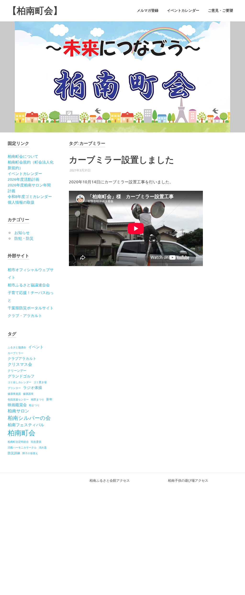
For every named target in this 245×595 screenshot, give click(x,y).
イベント (36, 346)
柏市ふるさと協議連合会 (29, 284)
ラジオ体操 (32, 387)
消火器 (43, 447)
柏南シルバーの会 (29, 418)
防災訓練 (14, 453)
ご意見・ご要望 (220, 10)
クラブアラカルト (22, 358)
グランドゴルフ (21, 375)
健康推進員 (14, 393)
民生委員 (36, 441)
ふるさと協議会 (17, 347)
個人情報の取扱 (21, 202)
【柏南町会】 (35, 10)
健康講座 (28, 393)
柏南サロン (18, 410)
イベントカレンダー (183, 10)
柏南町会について (23, 156)
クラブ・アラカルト (25, 315)
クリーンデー (17, 370)
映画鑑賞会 (17, 404)
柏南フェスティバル (26, 424)
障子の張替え (30, 453)
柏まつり (34, 405)
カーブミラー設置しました (121, 160)
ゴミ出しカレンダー (19, 382)
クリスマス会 (20, 363)
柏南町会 (21, 433)
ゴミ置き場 (40, 382)
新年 (49, 399)
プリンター (14, 388)
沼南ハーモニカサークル (22, 447)
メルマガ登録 (147, 10)
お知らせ (22, 232)
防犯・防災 (23, 238)
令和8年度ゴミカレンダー (30, 196)
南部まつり (37, 399)
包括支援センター (18, 399)
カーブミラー (15, 353)
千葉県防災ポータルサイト (31, 307)
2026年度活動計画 (23, 179)
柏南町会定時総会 (18, 441)
